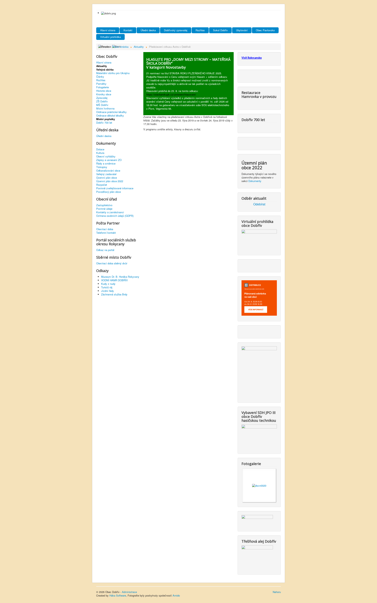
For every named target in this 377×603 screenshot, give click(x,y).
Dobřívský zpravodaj (175, 30)
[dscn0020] (259, 485)
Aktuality (101, 66)
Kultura (100, 153)
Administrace (129, 592)
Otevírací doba (104, 229)
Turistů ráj (106, 287)
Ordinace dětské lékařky (110, 115)
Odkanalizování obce (108, 170)
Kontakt (128, 30)
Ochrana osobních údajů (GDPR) (115, 216)
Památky (101, 83)
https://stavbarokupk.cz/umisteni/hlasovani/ (171, 94)
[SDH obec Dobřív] (259, 436)
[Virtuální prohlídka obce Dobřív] (259, 239)
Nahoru (277, 592)
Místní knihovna (105, 108)
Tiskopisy (101, 167)
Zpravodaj (101, 98)
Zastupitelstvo (104, 205)
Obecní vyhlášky (105, 156)
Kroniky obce (103, 94)
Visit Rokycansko (252, 58)
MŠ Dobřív (102, 105)
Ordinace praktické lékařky (111, 112)
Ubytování (242, 30)
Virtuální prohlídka (110, 37)
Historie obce (103, 91)
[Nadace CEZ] (257, 557)
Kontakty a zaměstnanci (110, 212)
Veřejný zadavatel (106, 174)
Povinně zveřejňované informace (114, 188)
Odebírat (259, 204)
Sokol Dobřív (220, 30)
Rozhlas (200, 30)
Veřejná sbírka (104, 69)
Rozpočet (101, 185)
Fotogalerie (102, 87)
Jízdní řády (107, 291)
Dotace (100, 149)
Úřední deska (148, 30)
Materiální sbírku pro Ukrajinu (113, 73)
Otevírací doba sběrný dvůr (111, 263)
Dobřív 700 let (104, 122)
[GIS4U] (257, 520)
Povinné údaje (104, 208)
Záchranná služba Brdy (114, 294)
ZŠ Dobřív (102, 101)
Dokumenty (254, 181)
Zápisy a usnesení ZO (109, 160)
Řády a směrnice (105, 163)
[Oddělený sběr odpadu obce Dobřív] (259, 371)
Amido (176, 595)
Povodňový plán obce (108, 192)
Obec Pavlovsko (265, 30)
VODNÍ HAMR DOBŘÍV (114, 280)
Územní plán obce (106, 177)
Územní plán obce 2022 (109, 181)
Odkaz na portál (105, 250)
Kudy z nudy (108, 284)
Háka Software (117, 595)
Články (100, 76)
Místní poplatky (105, 119)
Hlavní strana (107, 30)
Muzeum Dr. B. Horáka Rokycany (120, 277)
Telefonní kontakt (106, 232)
